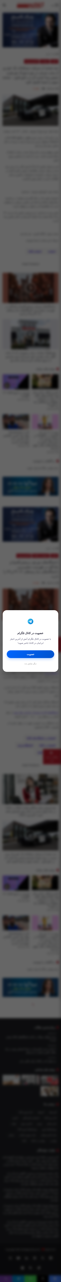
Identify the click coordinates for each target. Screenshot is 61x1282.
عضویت (30, 654)
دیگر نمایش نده (30, 664)
